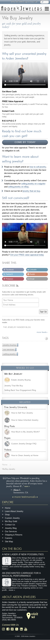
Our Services (11, 531)
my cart (34, 2)
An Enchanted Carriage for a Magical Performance (21, 574)
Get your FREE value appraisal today (27, 255)
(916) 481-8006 (17, 2)
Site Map (9, 541)
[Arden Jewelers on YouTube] (26, 629)
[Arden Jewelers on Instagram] (4, 629)
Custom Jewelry (12, 518)
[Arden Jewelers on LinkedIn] (22, 629)
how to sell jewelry (38, 167)
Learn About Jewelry (14, 511)
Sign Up (43, 312)
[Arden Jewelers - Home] (21, 8)
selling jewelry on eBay (18, 187)
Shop (7, 514)
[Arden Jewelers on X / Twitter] (17, 629)
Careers (8, 538)
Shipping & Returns (13, 535)
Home (7, 508)
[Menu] (47, 9)
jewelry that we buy (31, 191)
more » (27, 486)
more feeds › (42, 332)
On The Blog (12, 548)
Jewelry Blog (11, 528)
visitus (34, 615)
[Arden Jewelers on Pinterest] (13, 629)
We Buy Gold (11, 521)
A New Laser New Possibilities (23, 554)
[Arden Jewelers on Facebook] (9, 629)
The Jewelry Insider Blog (17, 327)
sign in (27, 2)
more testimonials (25, 497)
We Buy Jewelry (13, 373)
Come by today (25, 142)
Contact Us (10, 525)
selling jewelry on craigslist (33, 184)
